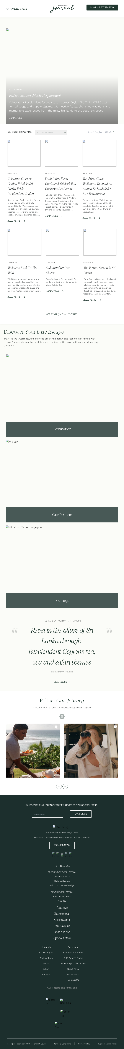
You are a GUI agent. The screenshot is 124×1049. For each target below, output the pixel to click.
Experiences (62, 913)
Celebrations (62, 919)
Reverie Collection (62, 892)
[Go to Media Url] (65, 1013)
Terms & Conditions (62, 1043)
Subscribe (81, 814)
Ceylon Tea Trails (62, 876)
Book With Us (46, 957)
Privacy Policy (84, 1043)
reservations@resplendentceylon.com (62, 832)
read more (15, 118)
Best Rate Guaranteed (73, 952)
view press (60, 682)
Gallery (46, 968)
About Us (46, 947)
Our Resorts (19, 9)
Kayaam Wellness (62, 896)
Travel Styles (62, 926)
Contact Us (73, 979)
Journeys (62, 907)
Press (46, 963)
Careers (46, 974)
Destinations (62, 932)
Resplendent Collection (62, 872)
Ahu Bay (62, 900)
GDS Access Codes (73, 957)
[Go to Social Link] (53, 855)
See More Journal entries (62, 314)
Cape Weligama (62, 880)
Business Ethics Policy (107, 1043)
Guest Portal (73, 968)
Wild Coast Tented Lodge (62, 885)
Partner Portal (73, 974)
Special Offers (62, 938)
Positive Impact (46, 952)
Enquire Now (62, 845)
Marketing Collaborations (73, 963)
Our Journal (73, 947)
